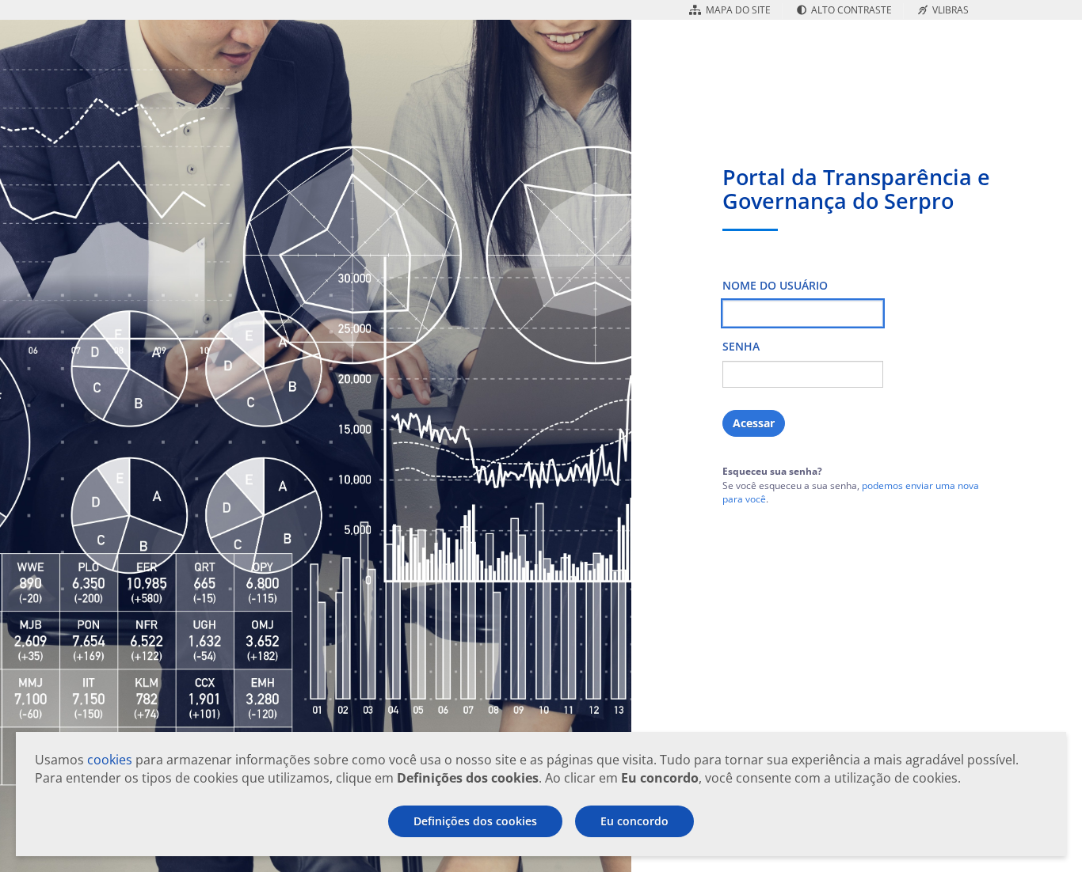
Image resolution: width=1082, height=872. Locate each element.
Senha (741, 346)
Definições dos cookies (475, 820)
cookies (109, 759)
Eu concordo (634, 820)
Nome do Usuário (775, 285)
